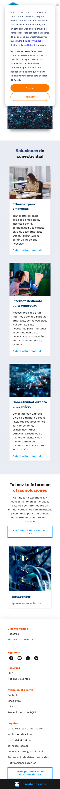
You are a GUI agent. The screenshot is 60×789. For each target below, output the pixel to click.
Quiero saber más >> (27, 250)
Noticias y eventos (19, 678)
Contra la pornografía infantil (26, 751)
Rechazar (30, 96)
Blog (10, 673)
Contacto (13, 695)
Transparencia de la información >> (30, 773)
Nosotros (13, 633)
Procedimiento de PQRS (22, 712)
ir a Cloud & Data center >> (30, 532)
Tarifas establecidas (20, 734)
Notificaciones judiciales (22, 762)
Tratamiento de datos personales (28, 757)
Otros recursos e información (25, 728)
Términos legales (18, 745)
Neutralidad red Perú (20, 740)
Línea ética (14, 700)
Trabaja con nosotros (21, 639)
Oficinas (12, 706)
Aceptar (30, 87)
